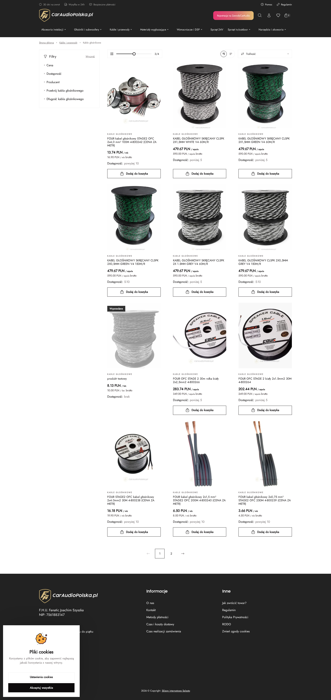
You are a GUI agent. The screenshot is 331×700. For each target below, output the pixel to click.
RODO (226, 624)
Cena (50, 65)
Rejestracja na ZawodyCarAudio (233, 15)
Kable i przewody (68, 42)
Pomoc (268, 4)
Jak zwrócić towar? (234, 603)
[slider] (134, 53)
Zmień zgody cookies (236, 631)
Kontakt (151, 610)
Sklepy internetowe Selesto (176, 690)
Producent (53, 82)
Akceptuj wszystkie (41, 688)
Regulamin (286, 4)
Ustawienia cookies (41, 677)
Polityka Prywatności (235, 617)
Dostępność (54, 73)
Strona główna (46, 42)
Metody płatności (157, 617)
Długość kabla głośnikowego (65, 99)
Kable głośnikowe (92, 42)
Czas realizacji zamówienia (163, 631)
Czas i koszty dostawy (160, 624)
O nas (150, 603)
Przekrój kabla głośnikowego (65, 90)
